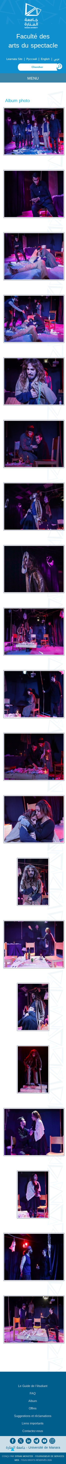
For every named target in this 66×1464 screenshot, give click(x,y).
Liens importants (32, 1423)
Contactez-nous (32, 1431)
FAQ (33, 1393)
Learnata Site (14, 59)
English (45, 59)
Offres (32, 1408)
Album (32, 1401)
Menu (33, 78)
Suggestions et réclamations (32, 1416)
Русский (31, 59)
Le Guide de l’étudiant (32, 1386)
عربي (57, 59)
